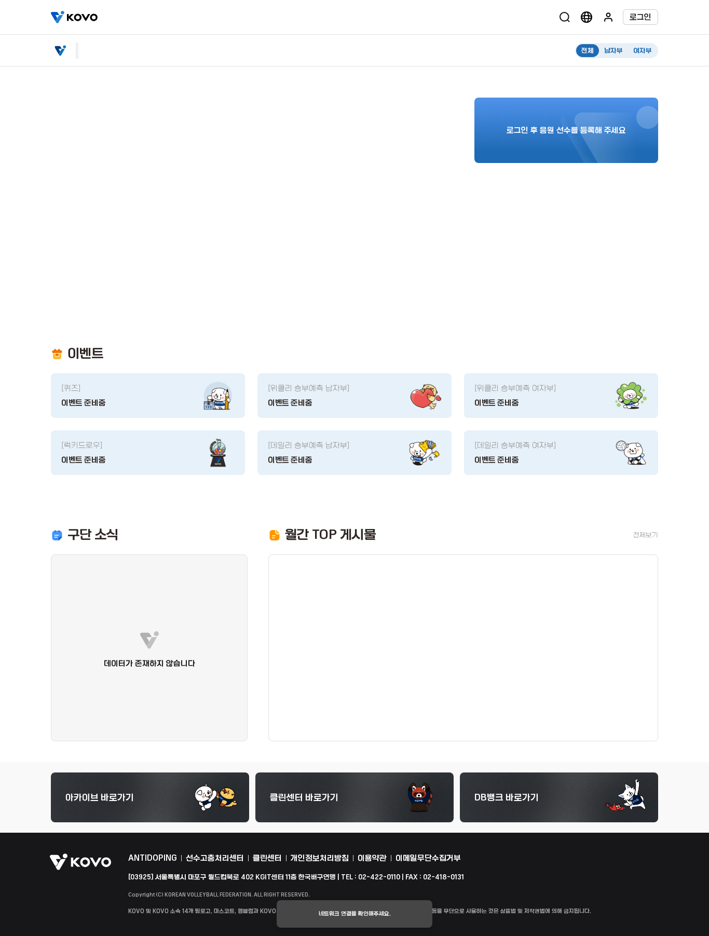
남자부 (613, 50)
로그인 (640, 17)
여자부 (642, 50)
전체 (587, 50)
